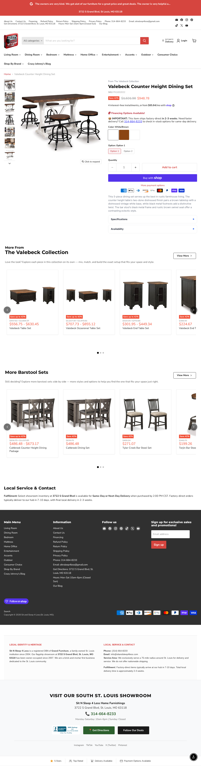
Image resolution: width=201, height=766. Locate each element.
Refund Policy (47, 21)
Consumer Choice (168, 54)
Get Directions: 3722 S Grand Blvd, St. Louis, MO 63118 (29, 24)
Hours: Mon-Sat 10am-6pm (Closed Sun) (77, 24)
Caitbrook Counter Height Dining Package (27, 449)
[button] (9, 85)
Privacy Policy (95, 21)
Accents (130, 54)
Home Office (88, 54)
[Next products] (193, 310)
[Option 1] (115, 154)
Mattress (69, 54)
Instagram (79, 745)
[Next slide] (9, 163)
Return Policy (62, 21)
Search (7, 611)
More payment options (153, 185)
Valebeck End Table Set (135, 328)
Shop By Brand (13, 64)
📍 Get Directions (99, 730)
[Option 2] (128, 154)
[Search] (144, 40)
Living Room (11, 54)
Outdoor (146, 54)
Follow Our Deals (133, 730)
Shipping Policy (79, 21)
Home (7, 74)
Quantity (112, 160)
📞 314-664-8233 (100, 713)
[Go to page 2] (100, 353)
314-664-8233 (133, 121)
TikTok (89, 745)
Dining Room (32, 54)
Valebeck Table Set (20, 328)
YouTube (99, 745)
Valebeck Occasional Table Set (83, 328)
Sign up (159, 545)
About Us (8, 21)
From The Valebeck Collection (123, 81)
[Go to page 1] (98, 353)
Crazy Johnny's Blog (39, 64)
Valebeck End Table (190, 328)
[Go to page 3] (103, 353)
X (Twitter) (111, 745)
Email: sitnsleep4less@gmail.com (144, 21)
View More (183, 255)
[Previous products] (7, 310)
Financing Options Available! (128, 113)
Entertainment (110, 54)
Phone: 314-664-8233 (115, 21)
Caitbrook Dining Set (78, 448)
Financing (33, 21)
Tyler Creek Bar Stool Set (137, 448)
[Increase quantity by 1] (136, 167)
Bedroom (52, 54)
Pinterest (122, 745)
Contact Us (21, 21)
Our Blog (103, 24)
